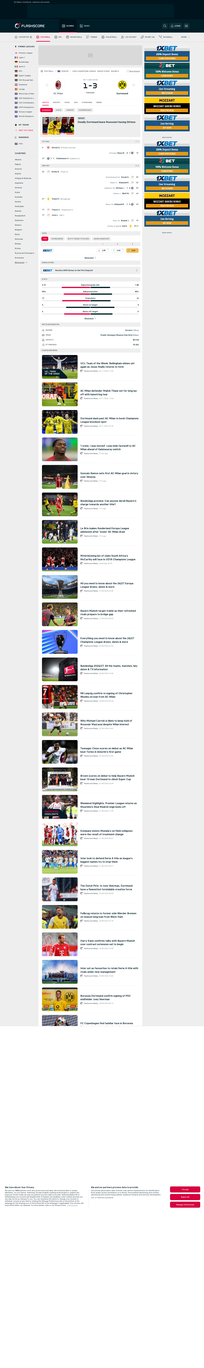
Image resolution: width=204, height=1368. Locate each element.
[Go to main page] (32, 26)
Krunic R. (55, 172)
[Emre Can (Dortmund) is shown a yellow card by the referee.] (130, 226)
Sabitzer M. (110, 188)
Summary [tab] (46, 110)
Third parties (72, 1205)
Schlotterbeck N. (113, 177)
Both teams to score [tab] (78, 239)
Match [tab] (45, 102)
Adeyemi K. (124, 182)
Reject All (185, 1197)
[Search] (165, 26)
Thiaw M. (64, 172)
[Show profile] (58, 85)
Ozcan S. (125, 177)
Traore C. (56, 210)
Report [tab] (56, 102)
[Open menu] (186, 26)
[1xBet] (47, 250)
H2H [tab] (76, 102)
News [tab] (99, 102)
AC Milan (58, 93)
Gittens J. (117, 193)
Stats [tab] (58, 110)
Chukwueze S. (67, 210)
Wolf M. (125, 193)
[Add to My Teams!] (47, 84)
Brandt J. (125, 220)
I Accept (185, 1189)
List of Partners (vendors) (102, 1198)
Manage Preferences (185, 1205)
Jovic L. (55, 215)
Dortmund (122, 93)
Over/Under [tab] (57, 239)
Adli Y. (61, 215)
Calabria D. (74, 158)
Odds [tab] (67, 102)
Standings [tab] (87, 102)
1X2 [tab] (45, 239)
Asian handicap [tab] (101, 239)
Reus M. (109, 204)
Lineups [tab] (70, 110)
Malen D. (114, 182)
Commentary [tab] (85, 110)
